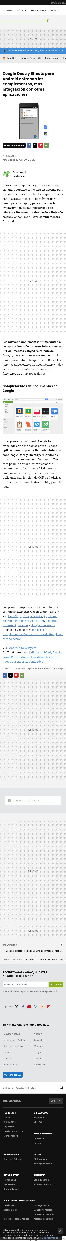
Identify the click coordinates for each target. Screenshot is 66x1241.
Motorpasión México (44, 1218)
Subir (54, 1100)
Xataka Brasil (10, 1209)
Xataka (7, 1117)
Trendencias (10, 1179)
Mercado (38, 1046)
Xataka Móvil (10, 1122)
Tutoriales (39, 1039)
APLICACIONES (38, 10)
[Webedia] (58, 3)
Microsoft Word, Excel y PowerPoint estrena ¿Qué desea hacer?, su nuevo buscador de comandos (32, 657)
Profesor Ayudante (15, 625)
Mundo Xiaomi (11, 1135)
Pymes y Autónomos (44, 1184)
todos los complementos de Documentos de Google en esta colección (33, 634)
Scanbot (8, 621)
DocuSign (14, 616)
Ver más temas (12, 1074)
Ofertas (38, 1058)
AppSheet (50, 616)
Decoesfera (9, 1184)
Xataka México (11, 1205)
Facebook (29, 145)
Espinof (37, 1142)
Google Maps (51, 57)
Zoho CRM (37, 621)
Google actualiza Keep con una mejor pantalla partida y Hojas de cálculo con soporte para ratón (34, 950)
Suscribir (56, 984)
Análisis (38, 1033)
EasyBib (51, 621)
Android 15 (39, 1064)
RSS (42, 1006)
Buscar (62, 1088)
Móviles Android (12, 1033)
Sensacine (39, 1138)
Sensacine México (43, 1209)
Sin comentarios (15, 145)
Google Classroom (43, 625)
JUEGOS (54, 10)
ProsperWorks (32, 616)
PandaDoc (22, 621)
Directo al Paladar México (16, 1218)
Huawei (7, 1052)
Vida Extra (39, 1122)
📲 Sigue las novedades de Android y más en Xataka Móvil (31, 50)
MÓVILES (21, 10)
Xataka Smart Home (14, 1131)
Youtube (29, 1006)
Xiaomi (7, 1058)
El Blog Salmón (41, 1179)
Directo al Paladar (12, 1159)
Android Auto (10, 1064)
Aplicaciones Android (39, 668)
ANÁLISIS (7, 10)
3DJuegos (39, 1117)
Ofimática (20, 668)
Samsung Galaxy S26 (30, 57)
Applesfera (9, 1126)
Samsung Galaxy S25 (36, 959)
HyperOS (10, 57)
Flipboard (40, 145)
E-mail (46, 145)
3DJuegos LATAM (42, 1205)
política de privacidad (46, 991)
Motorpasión (40, 1159)
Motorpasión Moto (43, 1163)
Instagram (35, 1006)
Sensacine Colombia (44, 1214)
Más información (50, 1237)
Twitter (35, 145)
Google (60, 668)
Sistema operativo (13, 1046)
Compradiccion (11, 1188)
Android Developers (22, 648)
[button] (19, 172)
